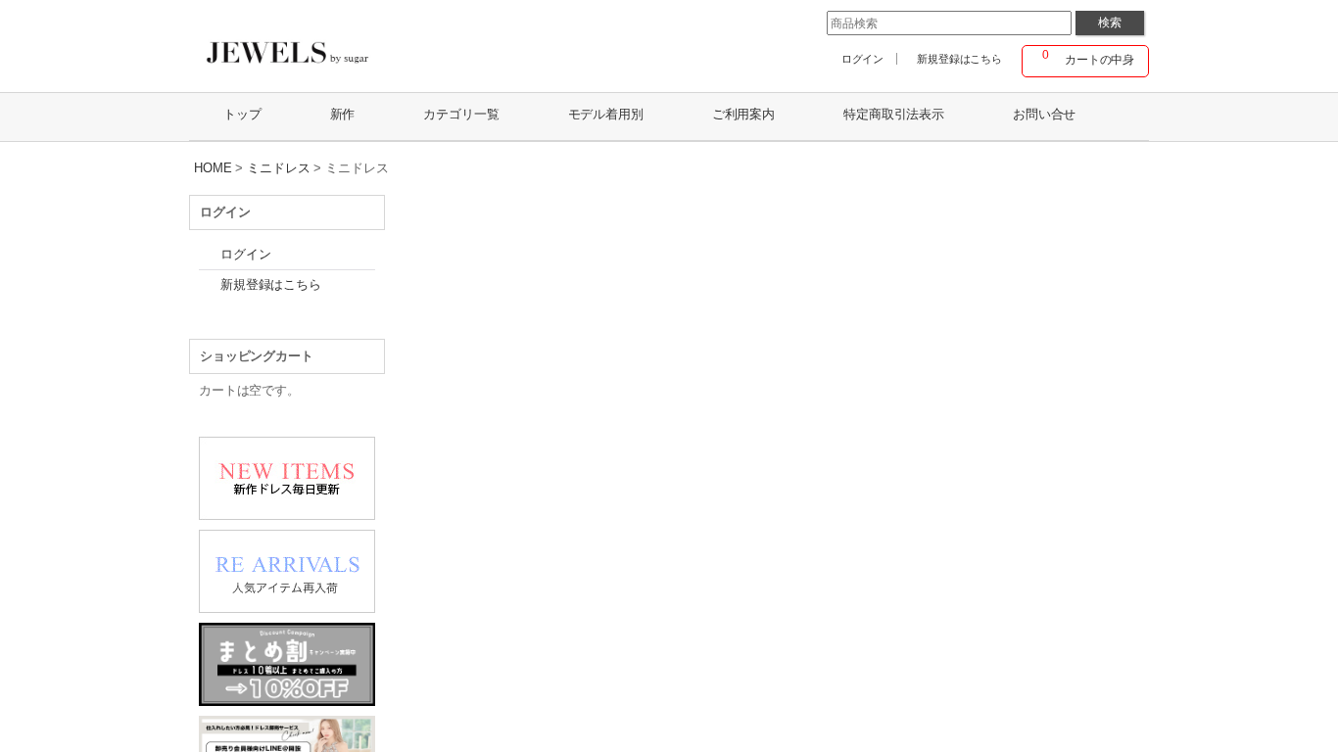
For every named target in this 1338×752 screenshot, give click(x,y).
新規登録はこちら (959, 59)
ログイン (862, 59)
